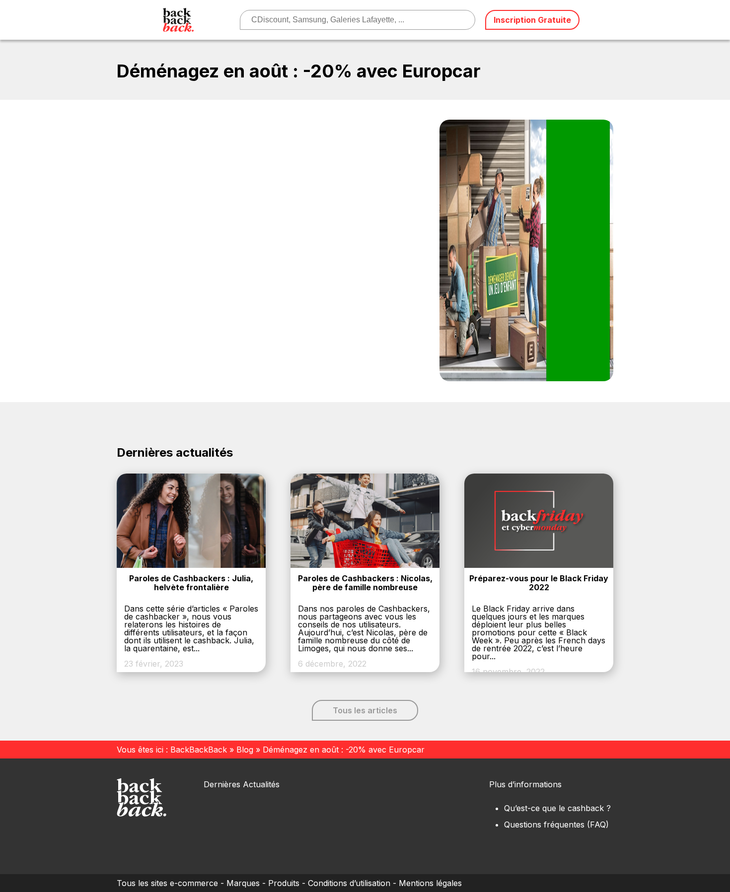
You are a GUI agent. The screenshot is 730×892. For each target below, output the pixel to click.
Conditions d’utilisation (349, 883)
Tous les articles (365, 710)
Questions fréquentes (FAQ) (556, 824)
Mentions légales (430, 883)
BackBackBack (198, 750)
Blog (244, 750)
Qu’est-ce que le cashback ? (557, 808)
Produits (283, 883)
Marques (243, 883)
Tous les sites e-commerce (167, 883)
